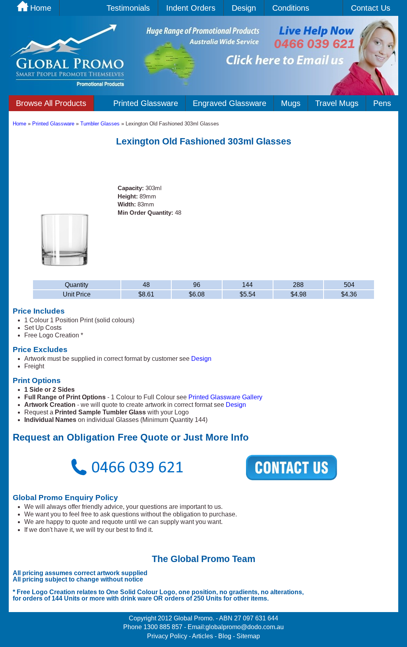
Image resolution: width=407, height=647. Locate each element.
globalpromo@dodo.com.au (244, 627)
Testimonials (128, 8)
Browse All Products (51, 103)
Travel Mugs (337, 103)
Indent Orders (190, 8)
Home (19, 124)
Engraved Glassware (229, 103)
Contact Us (370, 8)
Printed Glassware (145, 103)
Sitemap (248, 636)
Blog (224, 636)
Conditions (290, 8)
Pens (382, 103)
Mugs (290, 103)
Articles (202, 636)
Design (244, 8)
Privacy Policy (167, 636)
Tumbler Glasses (100, 124)
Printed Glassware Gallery (225, 397)
